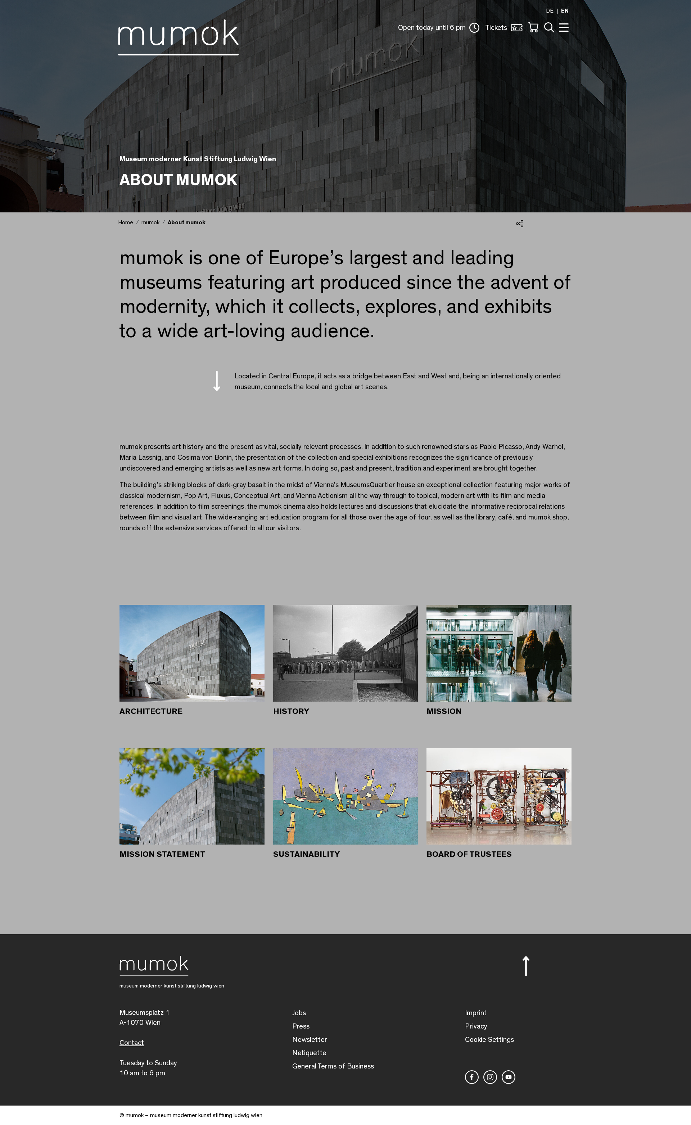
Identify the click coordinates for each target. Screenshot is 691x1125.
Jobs (299, 1013)
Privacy (476, 1026)
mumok (150, 222)
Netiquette (309, 1053)
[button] (438, 27)
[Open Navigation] (563, 26)
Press (301, 1026)
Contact (131, 1043)
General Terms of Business (333, 1066)
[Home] (178, 36)
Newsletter (309, 1039)
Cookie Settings (489, 1039)
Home (125, 222)
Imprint (476, 1013)
